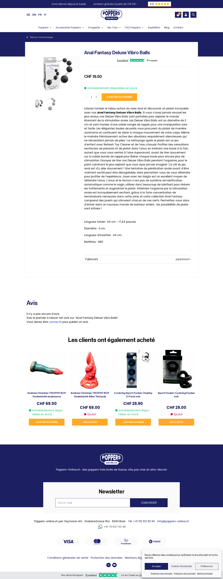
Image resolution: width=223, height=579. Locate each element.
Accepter (156, 566)
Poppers (43, 27)
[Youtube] (114, 565)
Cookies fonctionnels (181, 566)
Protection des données (161, 573)
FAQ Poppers (133, 27)
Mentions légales (205, 573)
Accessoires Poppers (68, 27)
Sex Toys (112, 27)
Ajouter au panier (119, 97)
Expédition (154, 27)
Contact (178, 27)
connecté (55, 322)
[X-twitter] (108, 565)
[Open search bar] (193, 15)
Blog (166, 27)
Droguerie (94, 27)
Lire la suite (90, 422)
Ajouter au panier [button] (46, 422)
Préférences (207, 566)
